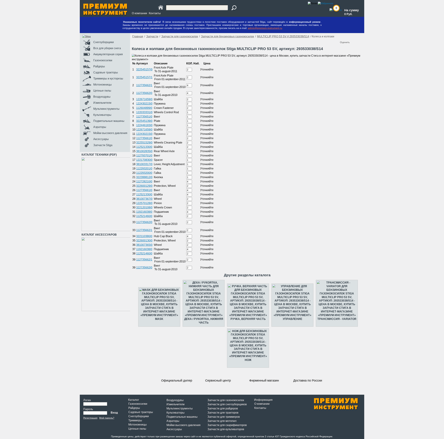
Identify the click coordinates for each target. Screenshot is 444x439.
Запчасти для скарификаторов (227, 425)
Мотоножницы (137, 424)
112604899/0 (144, 107)
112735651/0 (144, 116)
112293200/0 (144, 172)
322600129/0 (144, 185)
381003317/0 (144, 164)
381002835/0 (144, 151)
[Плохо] (346, 36)
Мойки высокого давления (183, 425)
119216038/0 (144, 211)
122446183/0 (144, 125)
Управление (292, 318)
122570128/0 (144, 203)
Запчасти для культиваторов (225, 429)
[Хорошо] (353, 36)
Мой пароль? (106, 417)
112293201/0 (144, 168)
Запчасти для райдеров (222, 408)
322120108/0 (144, 207)
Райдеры (134, 407)
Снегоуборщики (138, 416)
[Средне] (350, 36)
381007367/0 (144, 198)
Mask (159, 318)
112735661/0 (144, 138)
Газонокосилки (137, 403)
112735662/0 (144, 93)
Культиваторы (175, 412)
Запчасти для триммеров (223, 416)
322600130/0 (144, 240)
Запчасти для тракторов (222, 412)
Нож (248, 360)
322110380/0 (144, 236)
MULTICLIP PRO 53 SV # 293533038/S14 (283, 36)
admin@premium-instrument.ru (265, 28)
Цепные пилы (137, 428)
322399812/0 (144, 177)
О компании (139, 13)
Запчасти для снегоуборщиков (227, 404)
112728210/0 (144, 181)
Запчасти (152, 36)
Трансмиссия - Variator (336, 318)
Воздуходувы (175, 400)
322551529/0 (144, 142)
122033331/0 (144, 112)
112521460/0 (144, 216)
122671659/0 (144, 99)
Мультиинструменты (179, 408)
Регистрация (90, 417)
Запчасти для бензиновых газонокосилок (227, 36)
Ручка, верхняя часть (248, 318)
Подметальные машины (182, 416)
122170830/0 (144, 159)
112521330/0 (144, 146)
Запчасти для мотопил (221, 420)
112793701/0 (144, 155)
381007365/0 (144, 244)
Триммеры (135, 420)
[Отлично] (357, 36)
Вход (114, 412)
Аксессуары (174, 429)
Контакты (155, 13)
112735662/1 (144, 85)
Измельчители (175, 404)
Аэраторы (172, 420)
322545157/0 (144, 69)
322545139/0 (144, 120)
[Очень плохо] (343, 36)
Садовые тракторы (140, 412)
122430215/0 (144, 103)
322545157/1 (144, 77)
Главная (137, 36)
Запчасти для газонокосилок (179, 36)
